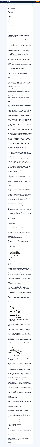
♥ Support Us (37, 1)
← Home (31, 1)
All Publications (34, 1)
